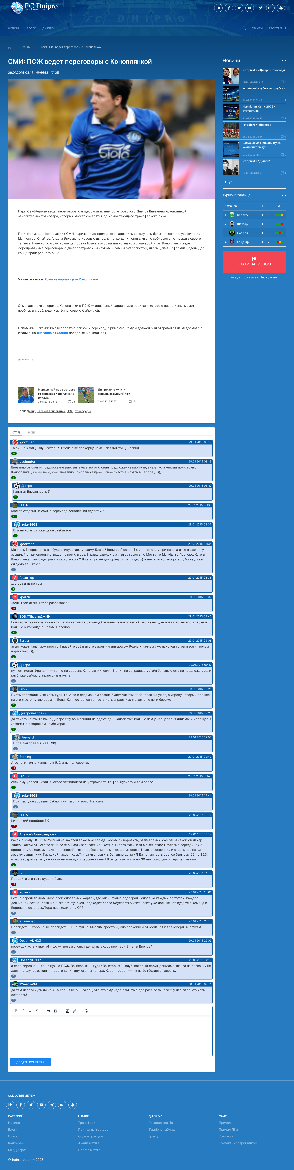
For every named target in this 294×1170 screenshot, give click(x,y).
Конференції (17, 1143)
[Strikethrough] (37, 1011)
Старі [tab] (16, 432)
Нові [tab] (31, 432)
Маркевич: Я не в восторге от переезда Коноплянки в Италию (56, 394)
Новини (14, 28)
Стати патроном (254, 264)
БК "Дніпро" (17, 1150)
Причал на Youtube (93, 1129)
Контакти (226, 1136)
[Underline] (30, 1011)
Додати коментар (30, 1062)
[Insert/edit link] (74, 1011)
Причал (225, 1123)
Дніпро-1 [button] (49, 28)
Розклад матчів (161, 1123)
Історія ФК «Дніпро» (257, 124)
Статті (13, 1136)
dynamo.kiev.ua (25, 359)
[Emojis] (86, 1011)
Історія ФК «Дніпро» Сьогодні (264, 70)
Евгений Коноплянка (51, 411)
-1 (14, 608)
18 (14, 453)
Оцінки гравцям (90, 1136)
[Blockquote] (48, 1011)
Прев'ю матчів (89, 1150)
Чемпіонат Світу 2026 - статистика (259, 108)
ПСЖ (70, 411)
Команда (231, 205)
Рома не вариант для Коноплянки (71, 279)
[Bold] (16, 1011)
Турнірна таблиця (163, 1129)
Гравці (154, 1136)
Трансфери (86, 1123)
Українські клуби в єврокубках (264, 88)
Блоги (31, 28)
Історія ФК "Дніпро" (256, 161)
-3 (14, 826)
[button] (244, 28)
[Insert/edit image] (67, 1011)
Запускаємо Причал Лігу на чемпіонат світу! (262, 145)
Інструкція (269, 277)
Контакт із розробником (238, 1143)
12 (14, 632)
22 (14, 516)
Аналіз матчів (88, 1143)
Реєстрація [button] (277, 28)
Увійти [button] (257, 28)
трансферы (83, 411)
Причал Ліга (228, 1129)
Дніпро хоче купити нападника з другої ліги (114, 391)
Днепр (31, 411)
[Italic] (23, 1011)
